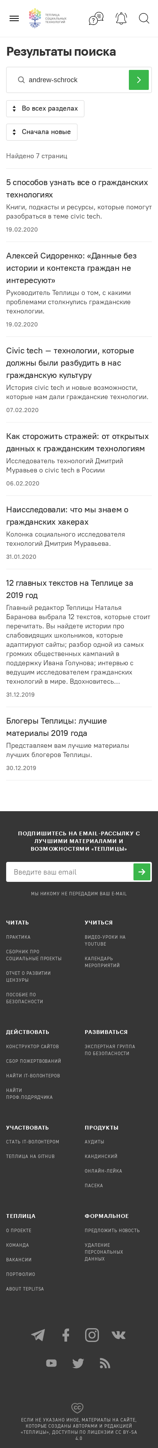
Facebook (65, 1335)
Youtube (52, 1363)
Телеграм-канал (38, 1335)
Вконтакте (119, 1335)
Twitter (79, 1363)
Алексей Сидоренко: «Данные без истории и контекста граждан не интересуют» (71, 267)
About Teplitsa (25, 1289)
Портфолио (20, 1274)
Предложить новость (112, 1231)
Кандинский (101, 1157)
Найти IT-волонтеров (33, 1076)
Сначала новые (46, 132)
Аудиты (94, 1142)
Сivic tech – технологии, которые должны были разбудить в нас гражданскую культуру (70, 362)
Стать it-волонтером (32, 1142)
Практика (18, 937)
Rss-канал (106, 1363)
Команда (17, 1245)
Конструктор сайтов (32, 1047)
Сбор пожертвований (33, 1061)
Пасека (94, 1186)
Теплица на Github (30, 1157)
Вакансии (19, 1260)
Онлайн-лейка (103, 1171)
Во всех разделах (50, 108)
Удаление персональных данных (104, 1252)
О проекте (18, 1231)
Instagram (92, 1335)
